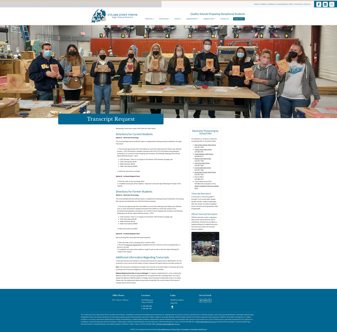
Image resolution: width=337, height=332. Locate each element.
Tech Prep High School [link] (202, 163)
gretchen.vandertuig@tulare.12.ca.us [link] (168, 324)
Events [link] (177, 18)
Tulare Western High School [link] (204, 154)
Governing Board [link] (282, 4)
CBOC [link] (291, 4)
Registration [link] (239, 18)
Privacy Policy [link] (175, 329)
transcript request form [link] (133, 245)
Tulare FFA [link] (173, 303)
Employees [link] (271, 4)
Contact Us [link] (224, 18)
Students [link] (263, 4)
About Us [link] (149, 18)
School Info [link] (163, 18)
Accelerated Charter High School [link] (205, 172)
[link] (319, 4)
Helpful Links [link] (209, 18)
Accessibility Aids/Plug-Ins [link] (198, 329)
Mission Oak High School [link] (203, 159)
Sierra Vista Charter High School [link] (205, 145)
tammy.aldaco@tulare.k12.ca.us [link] (206, 322)
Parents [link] (256, 4)
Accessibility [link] (185, 329)
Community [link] (298, 4)
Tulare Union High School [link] (203, 149)
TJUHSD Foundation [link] (177, 300)
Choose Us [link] (307, 4)
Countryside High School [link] (203, 168)
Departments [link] (191, 18)
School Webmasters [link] (164, 329)
